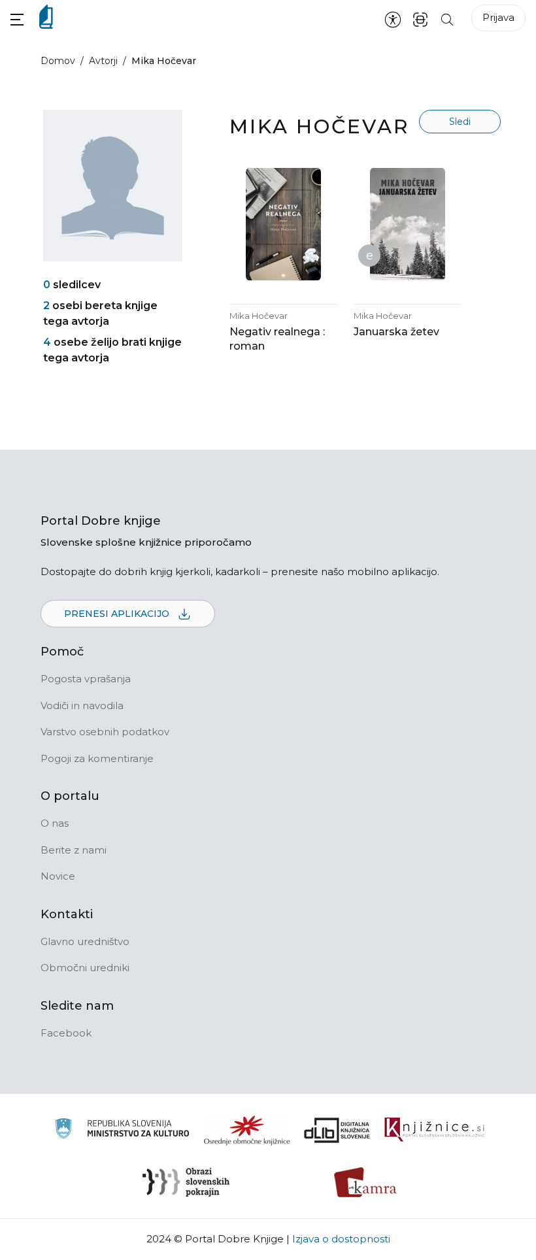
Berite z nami (74, 850)
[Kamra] (365, 1182)
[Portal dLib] (337, 1130)
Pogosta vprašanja (86, 678)
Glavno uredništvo (85, 941)
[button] (17, 19)
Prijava (498, 17)
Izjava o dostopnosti (341, 1239)
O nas (55, 823)
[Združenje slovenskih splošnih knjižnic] (434, 1130)
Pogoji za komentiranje (97, 758)
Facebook (66, 1033)
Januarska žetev (396, 331)
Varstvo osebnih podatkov (105, 731)
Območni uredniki (85, 967)
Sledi (460, 121)
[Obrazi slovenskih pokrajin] (186, 1182)
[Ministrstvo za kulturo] (122, 1130)
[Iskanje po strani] (447, 19)
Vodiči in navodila (82, 705)
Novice (58, 876)
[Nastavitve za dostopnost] (392, 19)
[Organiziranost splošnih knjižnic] (247, 1130)
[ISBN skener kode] (420, 19)
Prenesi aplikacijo (118, 614)
